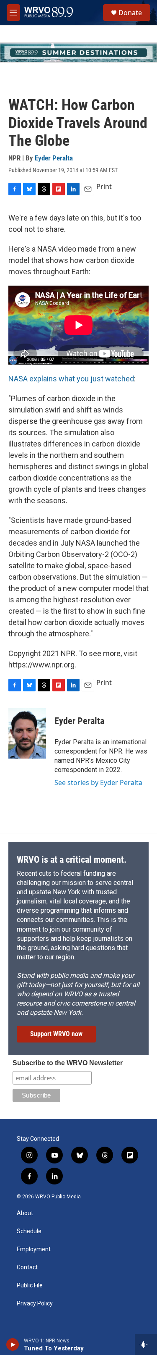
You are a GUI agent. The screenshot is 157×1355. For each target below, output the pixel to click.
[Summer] (78, 52)
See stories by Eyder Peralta (98, 782)
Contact (27, 1267)
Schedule (29, 1231)
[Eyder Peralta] (27, 733)
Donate (130, 12)
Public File (30, 1285)
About (25, 1213)
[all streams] (146, 1344)
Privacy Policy (35, 1303)
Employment (34, 1249)
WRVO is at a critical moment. (71, 859)
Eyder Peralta (54, 158)
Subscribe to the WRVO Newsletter (68, 1062)
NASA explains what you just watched (71, 378)
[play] (13, 1344)
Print (104, 186)
